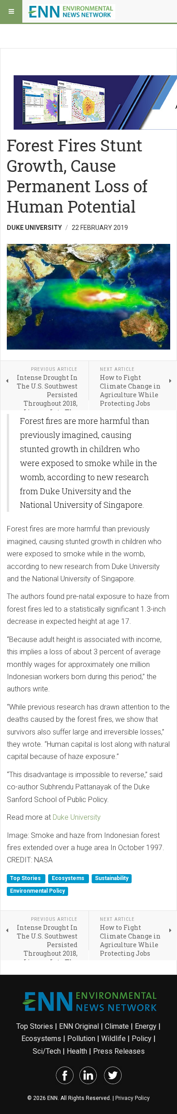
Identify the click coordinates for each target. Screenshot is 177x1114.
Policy (142, 1038)
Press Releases (119, 1051)
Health (77, 1051)
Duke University (77, 817)
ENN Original (79, 1026)
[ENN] (71, 11)
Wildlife (113, 1038)
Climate (117, 1026)
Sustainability (111, 879)
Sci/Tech (47, 1051)
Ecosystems (69, 879)
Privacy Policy (132, 1098)
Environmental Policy (37, 891)
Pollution (81, 1038)
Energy (146, 1026)
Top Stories (26, 879)
